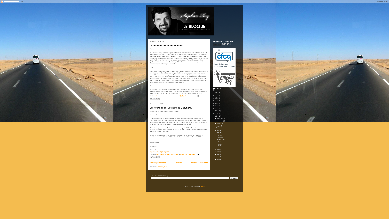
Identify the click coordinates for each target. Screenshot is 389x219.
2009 (217, 116)
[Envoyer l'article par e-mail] (197, 96)
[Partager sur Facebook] (157, 99)
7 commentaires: (190, 154)
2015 (217, 100)
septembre (220, 126)
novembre (220, 121)
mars (218, 159)
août (218, 130)
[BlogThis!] (153, 99)
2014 (217, 103)
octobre (219, 123)
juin (218, 152)
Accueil (179, 163)
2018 (217, 93)
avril (218, 157)
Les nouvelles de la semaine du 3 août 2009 (171, 108)
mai (218, 154)
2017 (217, 95)
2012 (217, 108)
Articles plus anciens (199, 163)
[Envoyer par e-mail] (151, 99)
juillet (218, 149)
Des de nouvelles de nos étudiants (166, 45)
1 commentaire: (190, 96)
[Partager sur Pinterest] (159, 99)
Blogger (202, 186)
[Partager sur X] (155, 99)
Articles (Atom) (162, 167)
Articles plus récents (158, 163)
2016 (217, 98)
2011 (217, 111)
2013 (217, 106)
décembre (220, 118)
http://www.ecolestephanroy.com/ (159, 152)
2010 (217, 113)
